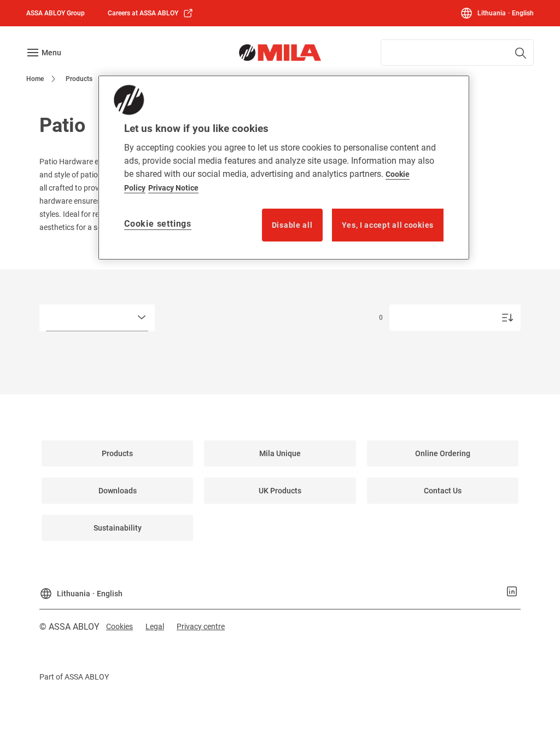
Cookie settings (157, 223)
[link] (151, 13)
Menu (51, 52)
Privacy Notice (173, 187)
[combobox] (457, 52)
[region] (284, 167)
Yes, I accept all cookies (388, 225)
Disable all (292, 225)
